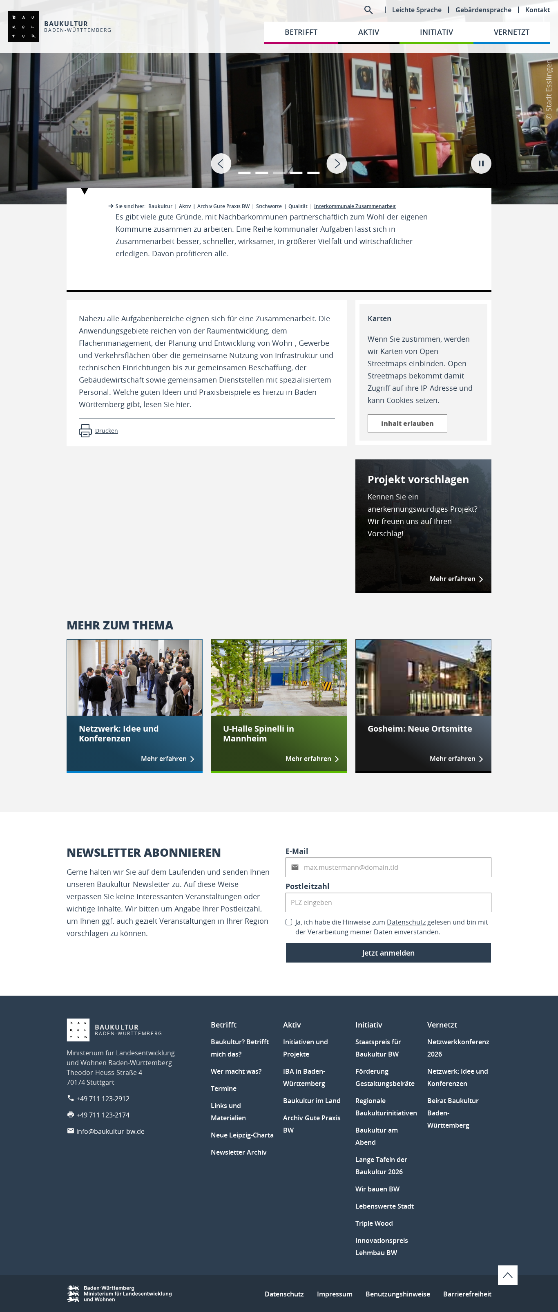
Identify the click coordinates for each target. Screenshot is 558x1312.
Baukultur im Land (312, 1100)
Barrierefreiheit (467, 1294)
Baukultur (160, 206)
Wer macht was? (236, 1071)
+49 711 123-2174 (102, 1114)
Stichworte (269, 206)
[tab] (279, 102)
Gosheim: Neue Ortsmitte (420, 729)
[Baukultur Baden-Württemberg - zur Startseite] (23, 26)
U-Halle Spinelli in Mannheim (258, 733)
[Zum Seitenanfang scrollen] (508, 1275)
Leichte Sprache (417, 9)
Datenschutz (406, 922)
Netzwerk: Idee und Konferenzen (119, 733)
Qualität (298, 206)
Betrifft (224, 1025)
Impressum (335, 1294)
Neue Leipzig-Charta (242, 1135)
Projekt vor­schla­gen (418, 479)
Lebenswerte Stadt (384, 1206)
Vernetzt (442, 1025)
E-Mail (297, 851)
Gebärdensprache (483, 9)
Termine (224, 1088)
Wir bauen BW (377, 1188)
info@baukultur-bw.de (110, 1131)
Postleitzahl (308, 886)
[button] (244, 167)
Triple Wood (374, 1223)
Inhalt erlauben (407, 423)
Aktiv (185, 206)
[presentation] (221, 163)
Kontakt (537, 9)
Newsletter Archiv (239, 1152)
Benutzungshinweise (398, 1294)
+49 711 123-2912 (102, 1098)
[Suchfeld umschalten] (368, 10)
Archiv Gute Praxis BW (223, 206)
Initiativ (368, 1025)
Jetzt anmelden (388, 953)
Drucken (106, 430)
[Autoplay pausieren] (481, 163)
